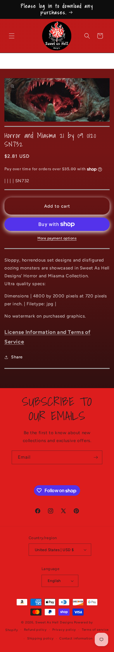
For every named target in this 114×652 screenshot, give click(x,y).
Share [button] (17, 357)
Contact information (75, 638)
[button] (11, 35)
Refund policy (35, 630)
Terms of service (95, 630)
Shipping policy (40, 638)
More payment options (57, 238)
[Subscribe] (95, 457)
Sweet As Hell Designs (54, 622)
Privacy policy (64, 630)
